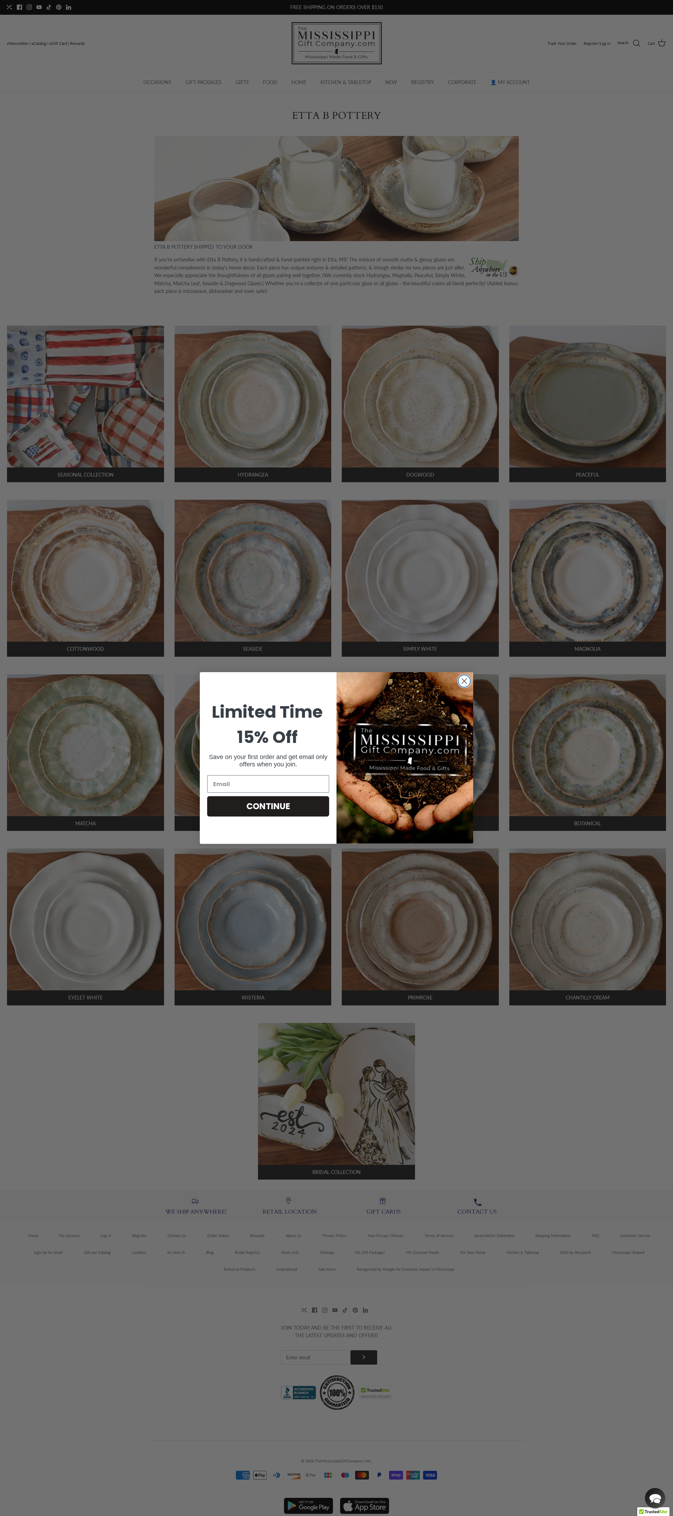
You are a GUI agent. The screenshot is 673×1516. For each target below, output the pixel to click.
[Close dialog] (464, 681)
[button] (655, 1498)
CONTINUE (268, 806)
